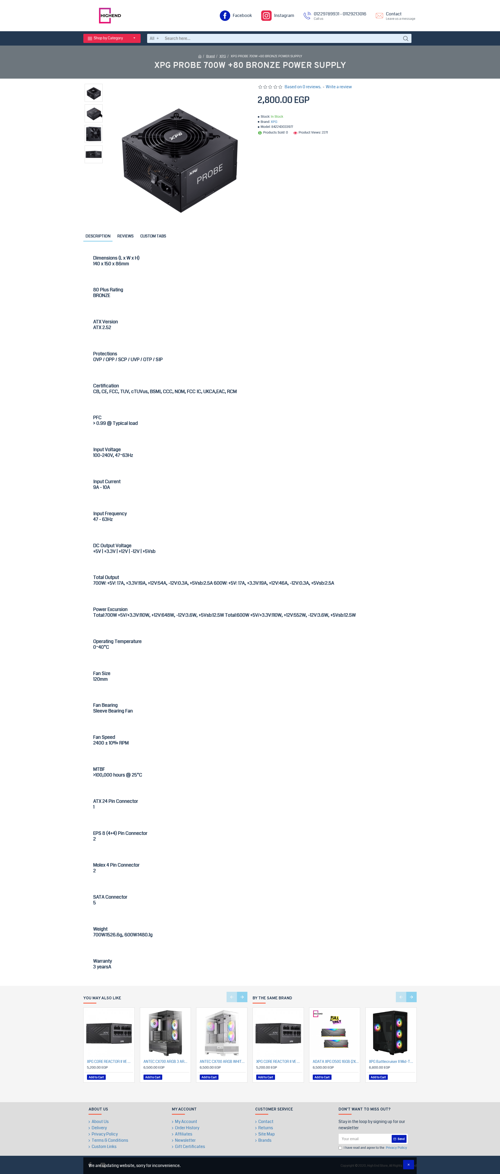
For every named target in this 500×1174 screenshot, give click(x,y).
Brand (210, 56)
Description (97, 236)
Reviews (125, 236)
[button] (232, 997)
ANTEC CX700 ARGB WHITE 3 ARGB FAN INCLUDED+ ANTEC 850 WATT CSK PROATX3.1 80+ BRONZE (223, 1061)
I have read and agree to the (375, 1147)
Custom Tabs (153, 236)
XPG (223, 56)
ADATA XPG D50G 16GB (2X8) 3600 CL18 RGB (336, 1061)
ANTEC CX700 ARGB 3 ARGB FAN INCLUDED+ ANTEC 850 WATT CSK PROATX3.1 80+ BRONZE (166, 1061)
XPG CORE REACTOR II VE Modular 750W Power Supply (110, 1061)
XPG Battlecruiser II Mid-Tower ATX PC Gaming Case (392, 1061)
